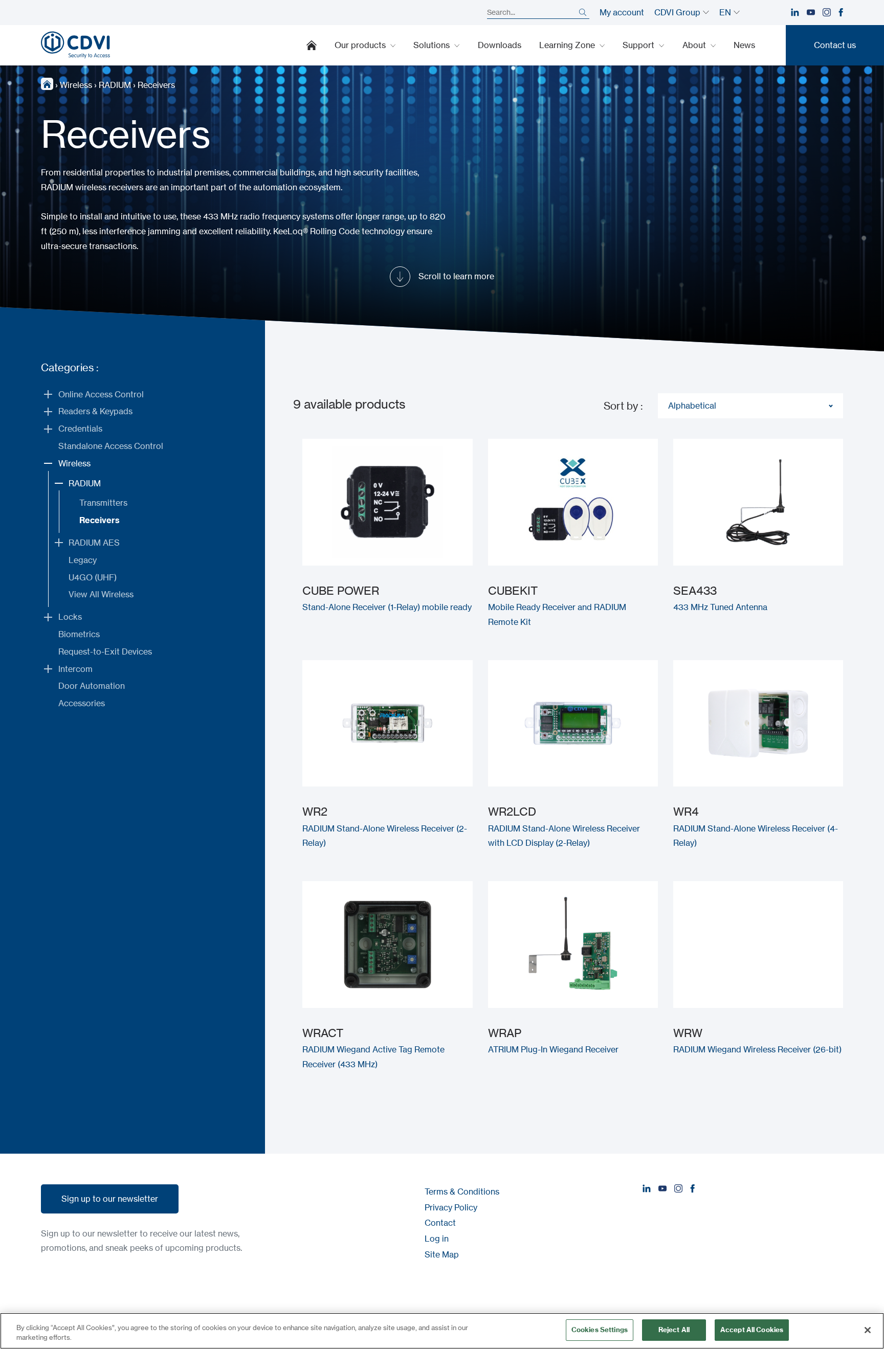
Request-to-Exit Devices (105, 651)
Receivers (99, 520)
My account (622, 12)
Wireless (76, 85)
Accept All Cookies (751, 1329)
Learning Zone (568, 45)
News (744, 45)
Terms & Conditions (462, 1191)
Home (311, 45)
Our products (361, 45)
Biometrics (79, 634)
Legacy (83, 560)
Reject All (674, 1329)
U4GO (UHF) (93, 577)
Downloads (499, 45)
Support (639, 45)
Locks (70, 617)
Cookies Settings (599, 1329)
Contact (440, 1223)
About (695, 45)
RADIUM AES (94, 542)
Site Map (442, 1254)
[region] (442, 1331)
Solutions (432, 45)
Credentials (80, 428)
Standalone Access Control (110, 446)
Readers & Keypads (95, 411)
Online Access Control (101, 394)
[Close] (867, 1330)
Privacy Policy (451, 1207)
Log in (437, 1238)
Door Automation (91, 686)
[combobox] (750, 405)
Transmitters (103, 503)
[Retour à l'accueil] (75, 45)
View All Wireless (101, 594)
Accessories (81, 703)
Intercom (75, 669)
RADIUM (115, 85)
